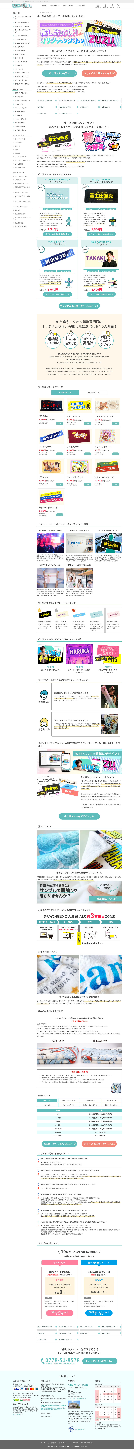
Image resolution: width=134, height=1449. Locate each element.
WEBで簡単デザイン (65, 107)
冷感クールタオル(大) (111, 1105)
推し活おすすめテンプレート (110, 101)
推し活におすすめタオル (45, 101)
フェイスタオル (53, 213)
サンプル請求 (74, 1443)
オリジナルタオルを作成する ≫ (57, 234)
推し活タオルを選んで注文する (59, 1143)
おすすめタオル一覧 (65, 393)
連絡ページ (105, 7)
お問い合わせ (98, 7)
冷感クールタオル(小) (90, 1105)
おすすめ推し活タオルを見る (99, 73)
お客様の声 (41, 107)
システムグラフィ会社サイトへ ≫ (77, 1399)
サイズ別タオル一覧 (94, 393)
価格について (106, 107)
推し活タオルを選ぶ (59, 73)
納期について (84, 107)
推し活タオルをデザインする (79, 816)
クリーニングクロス (68, 1105)
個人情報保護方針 (80, 1429)
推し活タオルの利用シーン (88, 101)
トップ (43, 1443)
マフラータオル (90, 1100)
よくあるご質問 (42, 113)
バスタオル (47, 1105)
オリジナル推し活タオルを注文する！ (79, 305)
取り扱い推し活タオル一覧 (67, 101)
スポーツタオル (111, 1100)
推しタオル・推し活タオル (46, 12)
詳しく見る (59, 1313)
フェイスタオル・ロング (68, 1100)
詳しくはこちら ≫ (18, 1415)
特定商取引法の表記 (87, 1443)
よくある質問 (52, 1443)
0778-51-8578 (79, 1385)
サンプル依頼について (65, 113)
